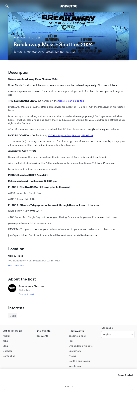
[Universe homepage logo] (69, 6)
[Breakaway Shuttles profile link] (12, 290)
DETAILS (68, 386)
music (13, 315)
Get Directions (16, 265)
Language (107, 327)
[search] (7, 6)
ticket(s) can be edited (71, 100)
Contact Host (26, 294)
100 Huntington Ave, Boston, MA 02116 (70, 135)
